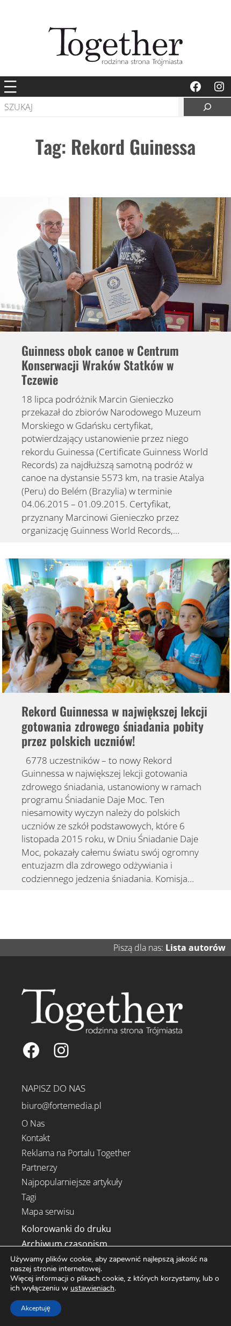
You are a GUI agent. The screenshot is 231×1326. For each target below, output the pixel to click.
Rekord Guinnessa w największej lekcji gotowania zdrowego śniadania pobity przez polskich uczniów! (114, 726)
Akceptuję (35, 1308)
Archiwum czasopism (64, 1244)
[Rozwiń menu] (10, 86)
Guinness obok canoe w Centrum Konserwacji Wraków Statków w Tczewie (100, 365)
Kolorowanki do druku (66, 1229)
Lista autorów (195, 948)
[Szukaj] (207, 107)
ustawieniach (92, 1288)
